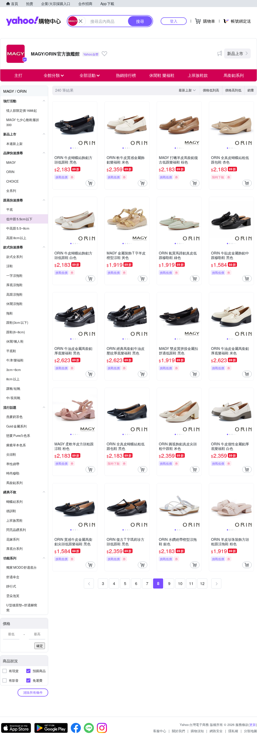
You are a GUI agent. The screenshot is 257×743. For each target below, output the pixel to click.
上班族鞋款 (198, 75)
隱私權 (233, 730)
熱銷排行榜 (126, 75)
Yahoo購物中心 (33, 21)
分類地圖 (250, 730)
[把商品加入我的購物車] (90, 183)
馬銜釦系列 (234, 75)
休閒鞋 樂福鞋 (161, 75)
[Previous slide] (55, 124)
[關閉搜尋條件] (81, 21)
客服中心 (159, 730)
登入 (173, 21)
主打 (18, 75)
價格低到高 (211, 90)
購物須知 (197, 730)
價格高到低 (233, 90)
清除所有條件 (33, 692)
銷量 (250, 90)
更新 (252, 724)
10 (180, 583)
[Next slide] (94, 124)
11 (191, 583)
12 (202, 583)
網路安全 (216, 730)
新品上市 (235, 53)
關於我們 (178, 730)
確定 (39, 645)
